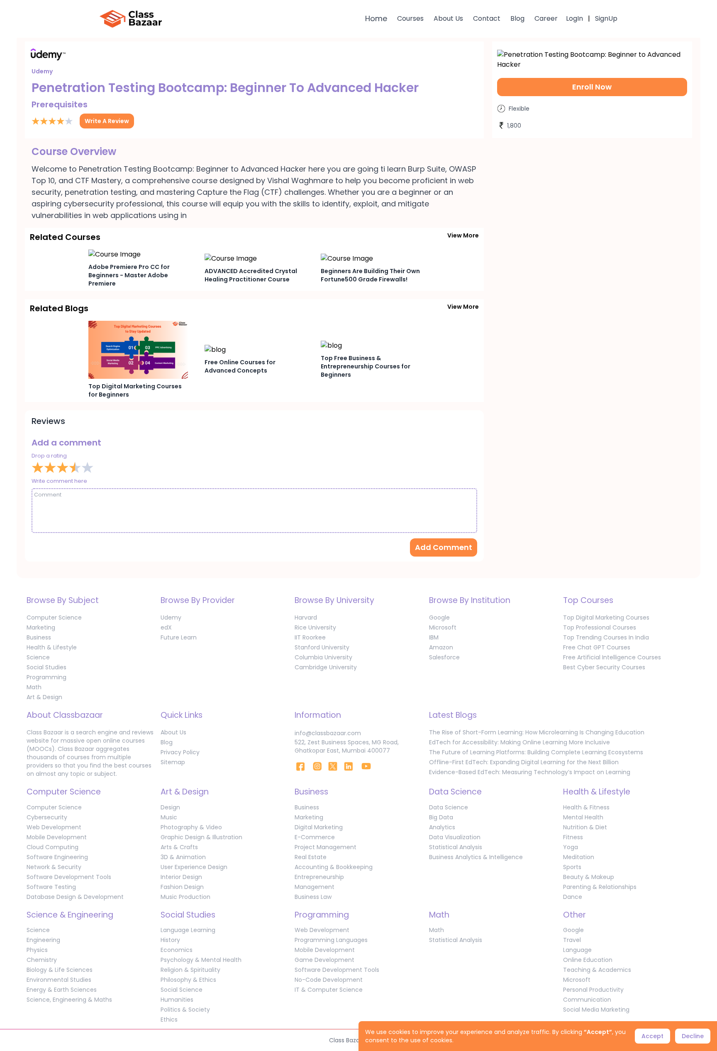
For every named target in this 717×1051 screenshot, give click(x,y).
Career (546, 18)
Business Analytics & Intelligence (476, 857)
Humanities (177, 999)
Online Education (587, 960)
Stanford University (322, 647)
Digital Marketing (319, 827)
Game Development (324, 960)
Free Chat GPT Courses (596, 647)
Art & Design (44, 697)
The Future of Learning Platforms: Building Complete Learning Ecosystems (536, 752)
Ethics (169, 1019)
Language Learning (188, 930)
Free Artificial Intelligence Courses (612, 657)
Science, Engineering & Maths (69, 999)
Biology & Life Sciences (60, 970)
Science (38, 657)
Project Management (325, 847)
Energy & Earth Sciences (62, 990)
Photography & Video (191, 827)
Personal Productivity (593, 990)
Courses (410, 18)
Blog (517, 18)
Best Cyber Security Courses (604, 667)
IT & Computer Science (329, 990)
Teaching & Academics (597, 970)
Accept (652, 1036)
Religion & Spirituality (190, 970)
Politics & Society (185, 1009)
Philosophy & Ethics (188, 980)
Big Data (441, 817)
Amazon (441, 647)
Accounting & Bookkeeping (334, 867)
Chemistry (42, 960)
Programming (46, 677)
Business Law (313, 897)
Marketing (41, 627)
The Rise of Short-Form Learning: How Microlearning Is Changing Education (536, 732)
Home (376, 18)
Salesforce (444, 657)
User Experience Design (194, 867)
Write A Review (107, 121)
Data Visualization (454, 837)
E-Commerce (315, 837)
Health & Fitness (586, 807)
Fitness (573, 837)
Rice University (315, 627)
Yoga (570, 847)
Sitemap (173, 762)
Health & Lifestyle (52, 647)
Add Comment (443, 547)
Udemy (171, 617)
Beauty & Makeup (588, 877)
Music (169, 817)
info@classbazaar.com (328, 733)
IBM (434, 637)
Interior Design (181, 877)
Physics (37, 950)
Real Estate (311, 857)
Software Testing (51, 887)
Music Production (185, 897)
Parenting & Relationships (600, 887)
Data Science (448, 807)
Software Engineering (57, 857)
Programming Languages (331, 940)
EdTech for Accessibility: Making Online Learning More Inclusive (519, 742)
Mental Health (583, 817)
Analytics (442, 827)
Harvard (306, 617)
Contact (486, 18)
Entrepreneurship (319, 877)
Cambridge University (326, 667)
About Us (448, 18)
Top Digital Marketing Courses (606, 617)
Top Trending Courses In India (606, 637)
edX (166, 627)
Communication (587, 999)
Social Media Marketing (596, 1009)
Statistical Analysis (455, 847)
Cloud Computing (52, 847)
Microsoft (442, 627)
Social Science (181, 990)
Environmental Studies (59, 980)
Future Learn (179, 637)
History (170, 940)
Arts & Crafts (179, 847)
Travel (572, 940)
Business (39, 637)
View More (463, 235)
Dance (572, 897)
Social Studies (46, 667)
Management (314, 887)
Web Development (54, 827)
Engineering (43, 940)
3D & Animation (183, 857)
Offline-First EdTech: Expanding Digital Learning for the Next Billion (524, 762)
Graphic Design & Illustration (201, 837)
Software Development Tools (69, 877)
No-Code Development (329, 980)
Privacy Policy (180, 752)
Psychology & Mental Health (201, 960)
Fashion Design (182, 887)
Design (170, 807)
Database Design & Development (75, 897)
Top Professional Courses (599, 627)
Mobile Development (57, 837)
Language (577, 950)
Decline (693, 1036)
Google (439, 617)
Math (34, 687)
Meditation (578, 857)
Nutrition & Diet (585, 827)
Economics (177, 950)
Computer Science (54, 617)
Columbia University (323, 657)
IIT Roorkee (310, 637)
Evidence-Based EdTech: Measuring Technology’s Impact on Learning (529, 772)
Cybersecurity (47, 817)
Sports (572, 867)
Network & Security (54, 867)
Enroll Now (592, 87)
